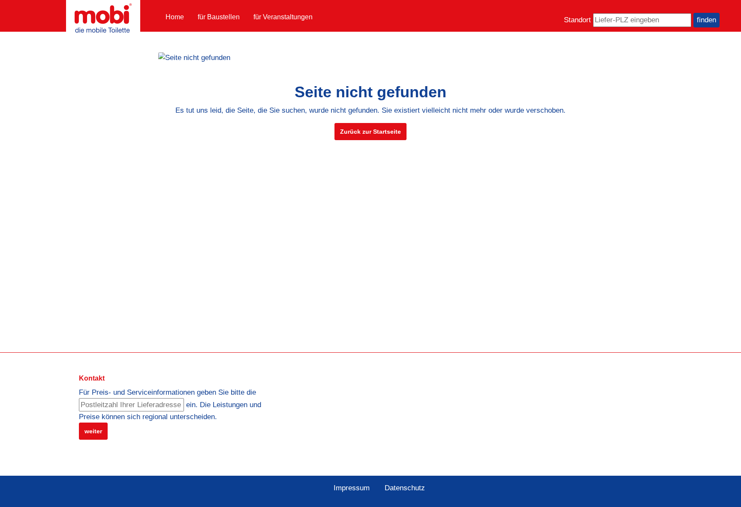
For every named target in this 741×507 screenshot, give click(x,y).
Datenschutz (405, 488)
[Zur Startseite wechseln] (103, 18)
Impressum (352, 488)
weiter (93, 431)
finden (706, 20)
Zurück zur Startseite (370, 131)
